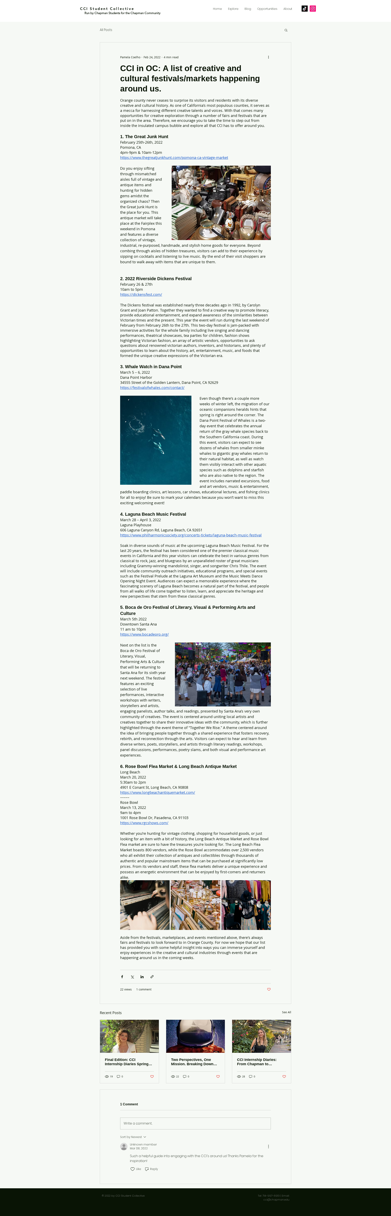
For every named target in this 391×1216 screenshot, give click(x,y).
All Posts (106, 30)
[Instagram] (313, 9)
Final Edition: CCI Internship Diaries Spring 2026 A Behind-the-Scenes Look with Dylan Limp (127, 1062)
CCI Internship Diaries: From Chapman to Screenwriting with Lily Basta (257, 1062)
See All (286, 1012)
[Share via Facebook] (122, 977)
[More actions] (268, 57)
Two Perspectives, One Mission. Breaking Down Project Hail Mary (192, 1062)
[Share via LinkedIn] (142, 977)
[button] (286, 30)
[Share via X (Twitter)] (132, 977)
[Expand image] (145, 905)
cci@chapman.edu (276, 1200)
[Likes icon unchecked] (132, 1169)
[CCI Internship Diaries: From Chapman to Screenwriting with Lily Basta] (261, 1036)
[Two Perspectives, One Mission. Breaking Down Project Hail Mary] (195, 1036)
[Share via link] (152, 977)
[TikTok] (305, 9)
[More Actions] (268, 1146)
